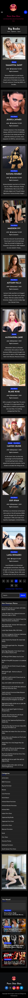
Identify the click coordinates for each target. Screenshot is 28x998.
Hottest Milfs (5, 809)
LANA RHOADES (14, 555)
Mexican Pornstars (7, 829)
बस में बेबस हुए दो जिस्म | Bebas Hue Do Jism (13, 656)
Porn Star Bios (13, 16)
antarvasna (5, 778)
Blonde (14, 62)
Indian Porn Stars (7, 813)
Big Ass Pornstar (6, 786)
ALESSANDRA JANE (14, 337)
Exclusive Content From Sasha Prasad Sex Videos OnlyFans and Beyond (13, 947)
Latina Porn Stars (7, 825)
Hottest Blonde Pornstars (9, 805)
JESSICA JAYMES (14, 120)
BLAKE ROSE (14, 392)
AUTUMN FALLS (14, 283)
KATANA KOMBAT (14, 174)
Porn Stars (14, 116)
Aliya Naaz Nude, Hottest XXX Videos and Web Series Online (13, 964)
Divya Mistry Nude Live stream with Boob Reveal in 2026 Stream (13, 914)
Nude (3, 833)
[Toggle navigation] (2, 12)
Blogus (22, 993)
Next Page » (19, 588)
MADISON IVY (14, 228)
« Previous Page (9, 588)
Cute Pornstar (6, 793)
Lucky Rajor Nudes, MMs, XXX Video (12, 630)
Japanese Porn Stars (8, 821)
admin (7, 68)
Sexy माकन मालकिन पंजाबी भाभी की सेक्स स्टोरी (13, 683)
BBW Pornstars (6, 782)
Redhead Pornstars (7, 845)
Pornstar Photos (6, 841)
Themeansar (13, 995)
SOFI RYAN (14, 501)
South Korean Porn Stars (9, 849)
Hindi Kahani (5, 797)
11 (12, 585)
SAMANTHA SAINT (14, 65)
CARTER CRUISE (14, 446)
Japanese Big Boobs (8, 817)
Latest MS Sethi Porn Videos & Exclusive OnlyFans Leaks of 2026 (14, 931)
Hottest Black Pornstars (9, 801)
